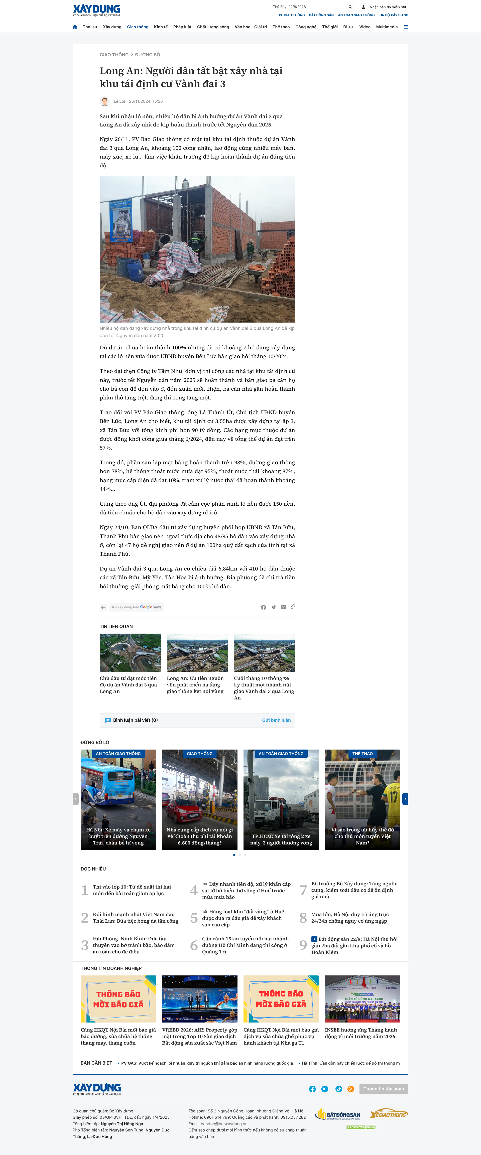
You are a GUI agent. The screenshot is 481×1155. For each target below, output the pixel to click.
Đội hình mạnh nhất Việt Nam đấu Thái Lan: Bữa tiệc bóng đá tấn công (136, 917)
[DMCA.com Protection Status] (361, 1127)
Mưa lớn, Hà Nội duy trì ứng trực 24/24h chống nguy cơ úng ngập (350, 917)
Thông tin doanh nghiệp (111, 968)
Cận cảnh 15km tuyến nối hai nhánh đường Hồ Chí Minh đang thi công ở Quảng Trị (245, 945)
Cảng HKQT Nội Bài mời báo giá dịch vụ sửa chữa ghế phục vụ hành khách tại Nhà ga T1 (281, 1036)
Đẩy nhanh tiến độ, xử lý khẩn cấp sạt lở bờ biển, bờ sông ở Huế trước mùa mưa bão (246, 890)
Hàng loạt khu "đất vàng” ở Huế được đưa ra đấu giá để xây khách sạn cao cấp (243, 918)
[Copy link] (293, 607)
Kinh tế (161, 26)
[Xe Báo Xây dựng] (388, 1113)
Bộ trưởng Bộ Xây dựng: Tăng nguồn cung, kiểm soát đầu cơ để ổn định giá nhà (354, 890)
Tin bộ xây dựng (393, 15)
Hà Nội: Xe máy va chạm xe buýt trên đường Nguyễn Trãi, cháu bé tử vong (118, 836)
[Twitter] (274, 607)
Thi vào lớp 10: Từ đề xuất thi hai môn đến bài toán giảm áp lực (132, 890)
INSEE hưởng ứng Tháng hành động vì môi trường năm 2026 (361, 1033)
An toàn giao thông (356, 15)
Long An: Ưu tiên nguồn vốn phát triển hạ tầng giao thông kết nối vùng (195, 684)
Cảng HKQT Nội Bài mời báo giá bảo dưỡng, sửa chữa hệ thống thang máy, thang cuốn (118, 1036)
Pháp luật (182, 26)
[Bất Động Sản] (337, 1114)
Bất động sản (321, 15)
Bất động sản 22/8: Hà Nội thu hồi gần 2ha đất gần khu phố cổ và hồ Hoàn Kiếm (354, 945)
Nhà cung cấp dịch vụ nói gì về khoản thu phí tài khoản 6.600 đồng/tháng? (200, 836)
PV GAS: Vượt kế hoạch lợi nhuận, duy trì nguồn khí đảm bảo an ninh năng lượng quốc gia (207, 1063)
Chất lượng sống (213, 26)
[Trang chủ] (75, 27)
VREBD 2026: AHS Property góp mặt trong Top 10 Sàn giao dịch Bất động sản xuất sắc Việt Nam (199, 1036)
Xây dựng (112, 26)
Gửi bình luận (276, 720)
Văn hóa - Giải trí (251, 26)
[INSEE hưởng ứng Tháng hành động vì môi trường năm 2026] (362, 999)
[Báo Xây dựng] (97, 10)
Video (365, 26)
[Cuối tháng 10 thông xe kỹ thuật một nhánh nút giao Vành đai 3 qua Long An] (264, 653)
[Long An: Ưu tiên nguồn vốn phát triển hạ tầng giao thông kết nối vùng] (197, 653)
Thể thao (281, 26)
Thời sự (90, 26)
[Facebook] (264, 607)
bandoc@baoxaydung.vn (224, 1123)
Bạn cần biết (96, 1063)
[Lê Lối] (105, 101)
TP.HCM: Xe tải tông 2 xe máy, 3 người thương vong (281, 839)
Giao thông (137, 26)
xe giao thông (292, 15)
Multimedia (387, 26)
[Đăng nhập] (363, 7)
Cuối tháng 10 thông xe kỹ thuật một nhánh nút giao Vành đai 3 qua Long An (264, 688)
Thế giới (330, 26)
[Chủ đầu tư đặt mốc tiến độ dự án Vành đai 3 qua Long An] (130, 653)
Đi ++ (348, 26)
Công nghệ (305, 26)
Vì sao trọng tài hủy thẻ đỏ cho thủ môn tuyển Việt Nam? (362, 836)
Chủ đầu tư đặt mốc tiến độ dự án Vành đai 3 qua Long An (128, 684)
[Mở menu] (405, 27)
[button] (234, 855)
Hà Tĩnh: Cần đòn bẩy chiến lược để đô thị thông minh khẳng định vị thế (371, 1063)
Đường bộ (147, 55)
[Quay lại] (103, 607)
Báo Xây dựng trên (125, 607)
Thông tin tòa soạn (384, 1089)
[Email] (284, 607)
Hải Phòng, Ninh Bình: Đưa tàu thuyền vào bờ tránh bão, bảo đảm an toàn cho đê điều (134, 945)
